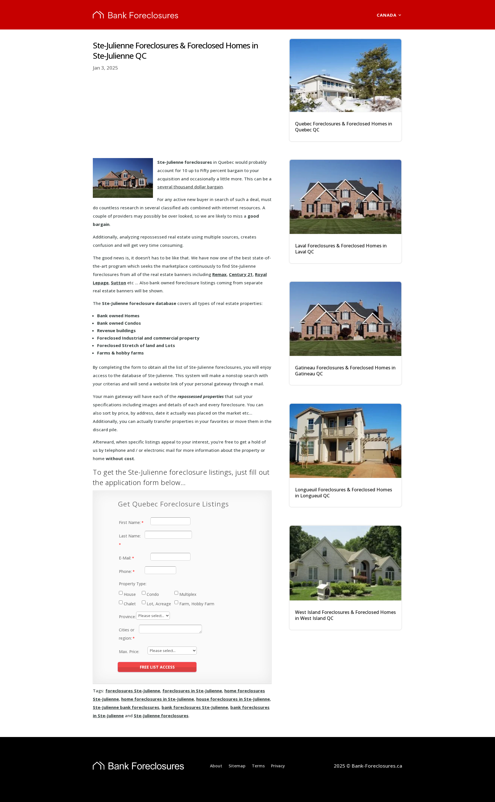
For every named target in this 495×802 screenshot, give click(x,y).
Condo (153, 594)
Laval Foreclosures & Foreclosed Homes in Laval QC (341, 249)
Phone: (125, 571)
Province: (127, 616)
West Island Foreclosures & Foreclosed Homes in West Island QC (345, 615)
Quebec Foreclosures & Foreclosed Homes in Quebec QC (343, 127)
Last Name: (130, 536)
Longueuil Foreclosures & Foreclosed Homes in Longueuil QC (343, 492)
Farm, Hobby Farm (196, 603)
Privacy (278, 765)
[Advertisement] (182, 115)
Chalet (130, 603)
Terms (258, 765)
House (130, 594)
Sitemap (237, 765)
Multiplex (188, 594)
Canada (386, 15)
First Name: (130, 522)
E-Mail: (125, 558)
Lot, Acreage (159, 603)
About (216, 765)
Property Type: (132, 583)
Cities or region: (126, 634)
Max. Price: (129, 651)
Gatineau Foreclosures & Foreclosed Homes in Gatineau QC (345, 370)
